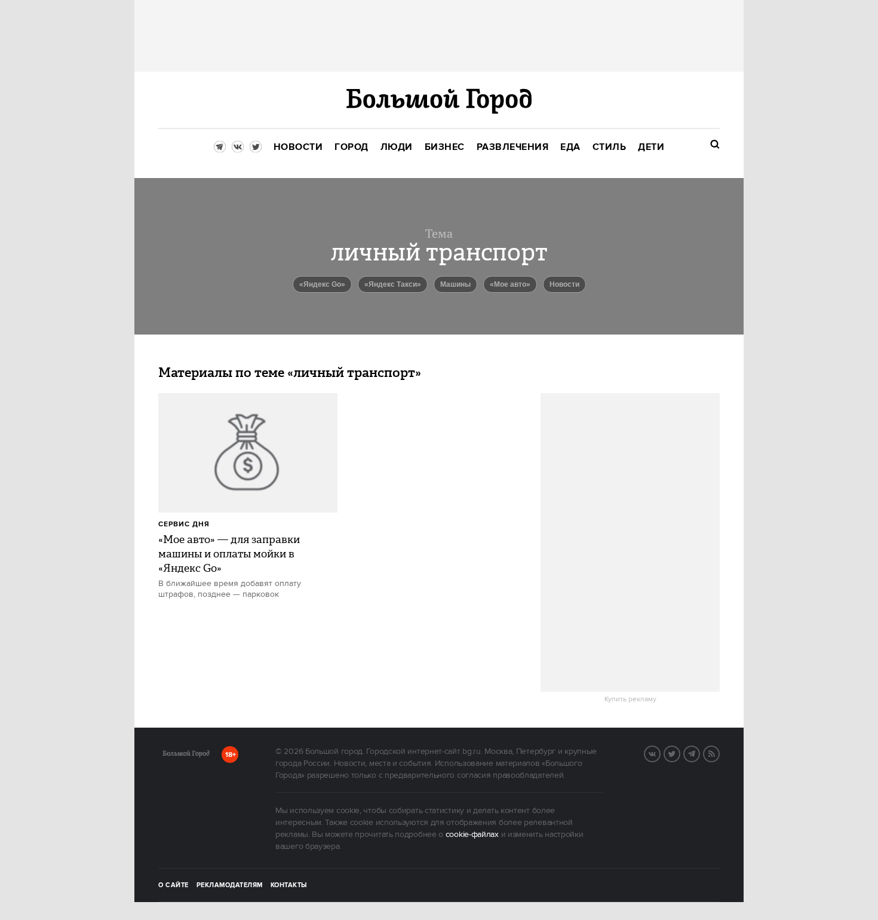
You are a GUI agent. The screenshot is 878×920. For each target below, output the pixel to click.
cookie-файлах (472, 834)
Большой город (186, 756)
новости (564, 284)
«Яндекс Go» (322, 284)
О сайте (173, 885)
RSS (719, 752)
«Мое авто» (510, 284)
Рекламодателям (230, 885)
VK (660, 752)
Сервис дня (184, 524)
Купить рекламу (630, 699)
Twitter (679, 752)
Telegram (699, 752)
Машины (455, 284)
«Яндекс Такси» (392, 284)
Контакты (289, 885)
